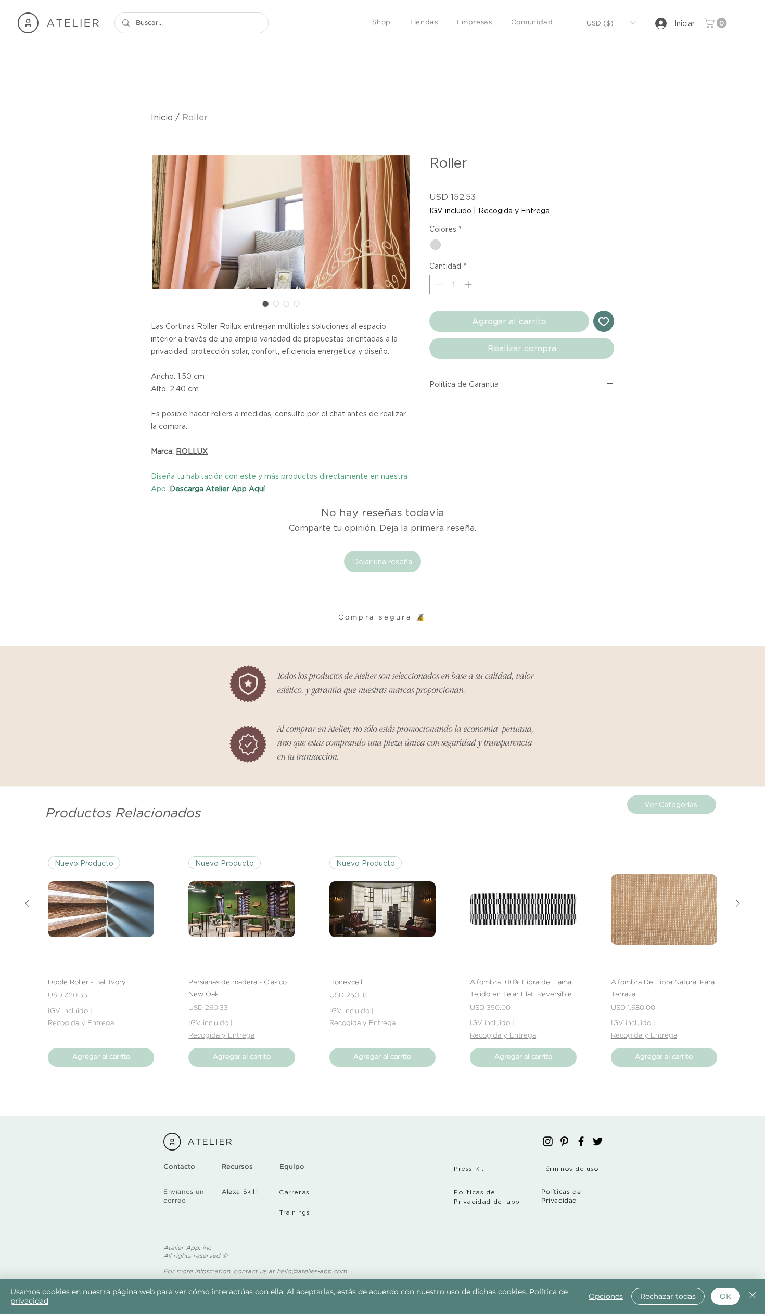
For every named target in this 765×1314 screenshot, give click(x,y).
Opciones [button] (606, 1296)
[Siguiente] (738, 903)
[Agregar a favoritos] (603, 321)
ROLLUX (192, 451)
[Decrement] (437, 284)
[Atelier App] (547, 1141)
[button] (381, 23)
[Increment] (469, 284)
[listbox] (611, 23)
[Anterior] (27, 903)
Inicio (162, 117)
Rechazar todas (668, 1296)
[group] (382, 961)
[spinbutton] (453, 284)
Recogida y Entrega (514, 210)
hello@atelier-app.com (312, 1271)
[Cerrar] (752, 1296)
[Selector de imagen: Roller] (265, 303)
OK (725, 1296)
